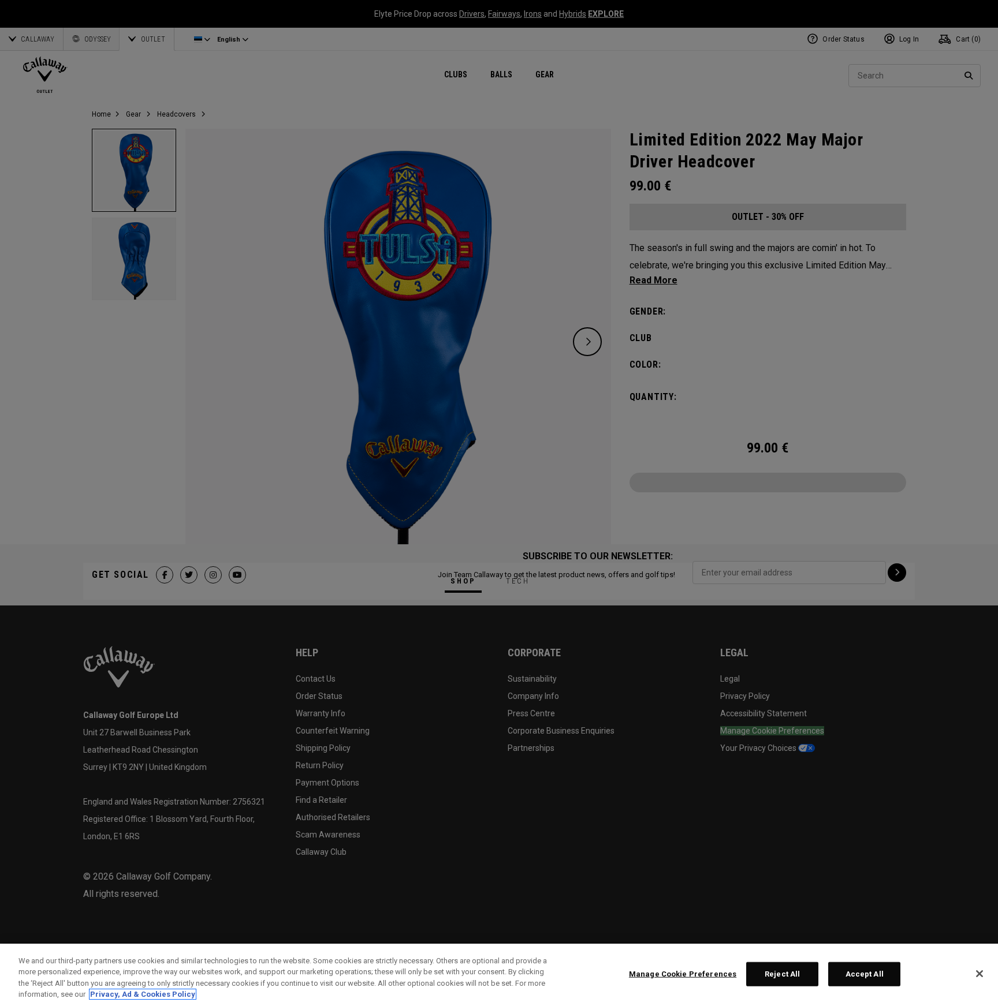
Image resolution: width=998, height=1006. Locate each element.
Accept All (865, 974)
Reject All (782, 974)
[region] (499, 975)
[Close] (979, 973)
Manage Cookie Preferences (682, 974)
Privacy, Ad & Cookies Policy (142, 994)
